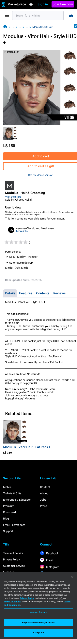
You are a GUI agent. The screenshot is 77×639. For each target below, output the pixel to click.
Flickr (49, 560)
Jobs (43, 499)
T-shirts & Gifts (12, 493)
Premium (8, 505)
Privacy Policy (11, 559)
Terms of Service (13, 553)
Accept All (38, 632)
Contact (45, 487)
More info (22, 231)
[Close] (72, 577)
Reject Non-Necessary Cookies (38, 622)
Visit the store (13, 196)
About (44, 493)
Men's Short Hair (42, 27)
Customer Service (14, 565)
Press (43, 505)
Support (8, 531)
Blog (6, 518)
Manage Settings (38, 612)
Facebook (52, 553)
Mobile (7, 487)
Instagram (52, 567)
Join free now (63, 4)
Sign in (43, 4)
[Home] (5, 27)
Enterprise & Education (17, 499)
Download (9, 512)
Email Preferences (14, 524)
